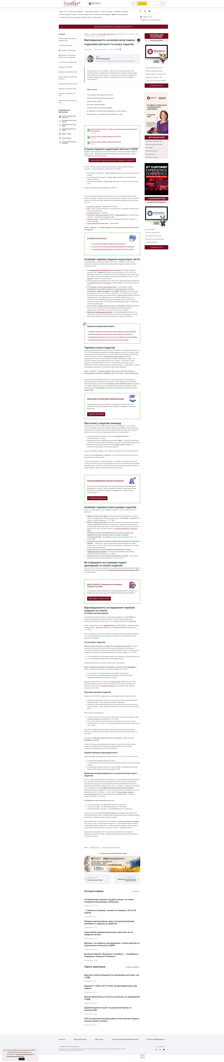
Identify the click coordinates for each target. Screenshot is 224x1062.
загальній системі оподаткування (100, 283)
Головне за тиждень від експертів (100, 326)
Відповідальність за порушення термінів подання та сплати (105, 114)
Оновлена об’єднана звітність (154, 71)
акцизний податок (93, 213)
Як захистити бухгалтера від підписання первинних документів (113, 246)
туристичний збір (93, 223)
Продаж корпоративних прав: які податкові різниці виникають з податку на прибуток (109, 922)
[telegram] (145, 11)
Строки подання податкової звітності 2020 (100, 95)
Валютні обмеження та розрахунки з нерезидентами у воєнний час (110, 334)
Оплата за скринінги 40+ (153, 232)
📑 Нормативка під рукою (91, 11)
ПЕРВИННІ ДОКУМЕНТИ (97, 238)
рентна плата (104, 223)
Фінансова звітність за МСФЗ (69, 129)
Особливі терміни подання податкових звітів (100, 98)
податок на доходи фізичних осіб (98, 215)
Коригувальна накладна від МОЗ (155, 239)
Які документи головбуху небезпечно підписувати (108, 244)
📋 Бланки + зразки (106, 11)
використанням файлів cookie (15, 1056)
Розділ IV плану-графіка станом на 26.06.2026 (105, 142)
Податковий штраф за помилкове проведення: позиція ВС (112, 160)
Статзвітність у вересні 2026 (68, 62)
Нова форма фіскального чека (154, 67)
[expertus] (94, 3)
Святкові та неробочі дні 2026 (67, 95)
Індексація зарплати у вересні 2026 (156, 74)
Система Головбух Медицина (102, 14)
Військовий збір (150, 154)
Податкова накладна (151, 151)
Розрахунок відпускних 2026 (154, 144)
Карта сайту (99, 1039)
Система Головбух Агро (85, 14)
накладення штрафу (108, 686)
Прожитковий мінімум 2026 (68, 84)
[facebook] (140, 11)
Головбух (86, 34)
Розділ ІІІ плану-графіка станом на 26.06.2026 (105, 136)
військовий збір (121, 215)
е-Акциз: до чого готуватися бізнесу (156, 80)
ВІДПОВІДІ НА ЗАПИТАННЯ (99, 598)
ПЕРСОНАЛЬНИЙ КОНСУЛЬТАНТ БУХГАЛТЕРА (105, 481)
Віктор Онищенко (103, 59)
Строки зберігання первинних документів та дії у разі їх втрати (113, 249)
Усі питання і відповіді (131, 967)
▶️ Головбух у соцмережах (67, 50)
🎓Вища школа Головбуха (120, 14)
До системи (142, 3)
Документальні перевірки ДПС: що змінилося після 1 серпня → (113, 26)
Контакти (62, 1039)
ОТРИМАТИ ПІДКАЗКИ (97, 498)
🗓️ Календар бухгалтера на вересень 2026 (67, 39)
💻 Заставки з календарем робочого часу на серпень (67, 56)
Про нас (89, 17)
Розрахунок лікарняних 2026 (154, 141)
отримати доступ (156, 85)
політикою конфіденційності (24, 1054)
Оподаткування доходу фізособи (69, 142)
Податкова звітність (94, 847)
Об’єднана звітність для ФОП (69, 125)
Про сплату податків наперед (96, 104)
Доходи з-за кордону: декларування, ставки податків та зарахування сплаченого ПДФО (111, 944)
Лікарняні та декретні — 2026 (154, 77)
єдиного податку (115, 682)
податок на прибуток (94, 206)
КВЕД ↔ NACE (66, 134)
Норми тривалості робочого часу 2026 (68, 78)
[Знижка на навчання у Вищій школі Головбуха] (112, 864)
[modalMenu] (162, 3)
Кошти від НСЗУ (150, 229)
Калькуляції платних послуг (154, 236)
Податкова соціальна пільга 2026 (68, 102)
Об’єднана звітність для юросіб (69, 121)
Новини (61, 11)
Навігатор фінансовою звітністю (69, 116)
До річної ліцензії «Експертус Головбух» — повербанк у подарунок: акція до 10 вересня (111, 955)
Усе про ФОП (149, 147)
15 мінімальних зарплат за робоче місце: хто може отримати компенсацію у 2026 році (109, 900)
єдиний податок (92, 219)
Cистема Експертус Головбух (68, 14)
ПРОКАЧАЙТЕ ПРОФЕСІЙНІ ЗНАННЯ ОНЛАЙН (105, 399)
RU (138, 43)
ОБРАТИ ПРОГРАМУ (96, 414)
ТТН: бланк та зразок (152, 157)
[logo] (72, 3)
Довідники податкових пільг (68, 72)
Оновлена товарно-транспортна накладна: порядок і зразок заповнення (112, 331)
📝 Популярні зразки (65, 45)
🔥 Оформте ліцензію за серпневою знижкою (72, 17)
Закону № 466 (122, 295)
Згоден (22, 1059)
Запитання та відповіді (76, 11)
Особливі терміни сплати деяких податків (99, 107)
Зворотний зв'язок (80, 1039)
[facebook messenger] (149, 11)
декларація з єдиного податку (113, 356)
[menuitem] (61, 11)
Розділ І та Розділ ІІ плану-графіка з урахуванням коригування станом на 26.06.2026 (113, 130)
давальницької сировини (97, 552)
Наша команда (97, 17)
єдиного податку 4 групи (106, 306)
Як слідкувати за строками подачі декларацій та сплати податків (106, 111)
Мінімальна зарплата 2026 (67, 89)
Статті (66, 11)
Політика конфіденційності (156, 1039)
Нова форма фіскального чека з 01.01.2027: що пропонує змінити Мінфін (112, 337)
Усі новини (135, 891)
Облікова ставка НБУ (65, 67)
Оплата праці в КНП (151, 242)
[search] (134, 3)
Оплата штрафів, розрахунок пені (106, 34)
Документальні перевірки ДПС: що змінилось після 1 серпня (108, 340)
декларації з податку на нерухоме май (102, 287)
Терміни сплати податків (94, 101)
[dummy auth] (154, 3)
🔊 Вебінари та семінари (120, 11)
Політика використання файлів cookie (125, 1039)
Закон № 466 (89, 390)
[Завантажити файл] (88, 130)
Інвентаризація (66, 138)
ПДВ (88, 209)
